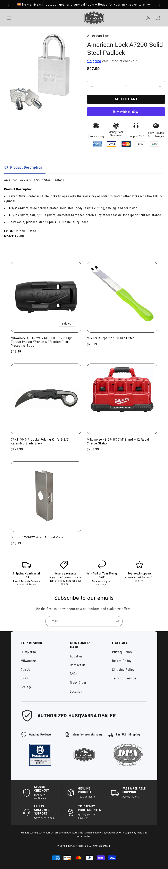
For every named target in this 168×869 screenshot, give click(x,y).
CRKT (24, 678)
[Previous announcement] (8, 4)
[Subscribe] (118, 621)
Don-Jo (26, 670)
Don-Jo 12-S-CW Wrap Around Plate (37, 537)
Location (76, 691)
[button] (8, 18)
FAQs (73, 674)
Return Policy (121, 661)
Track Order (78, 683)
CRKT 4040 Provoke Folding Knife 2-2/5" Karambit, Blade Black (40, 441)
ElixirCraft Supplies (77, 846)
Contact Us (77, 665)
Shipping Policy (123, 670)
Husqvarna (28, 652)
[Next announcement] (159, 4)
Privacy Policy (122, 652)
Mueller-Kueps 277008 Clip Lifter (110, 338)
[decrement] (92, 86)
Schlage (26, 687)
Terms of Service (124, 678)
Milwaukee (28, 661)
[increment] (160, 86)
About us (76, 656)
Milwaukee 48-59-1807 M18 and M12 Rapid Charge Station (118, 441)
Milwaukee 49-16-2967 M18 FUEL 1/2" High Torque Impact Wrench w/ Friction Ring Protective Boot (42, 341)
